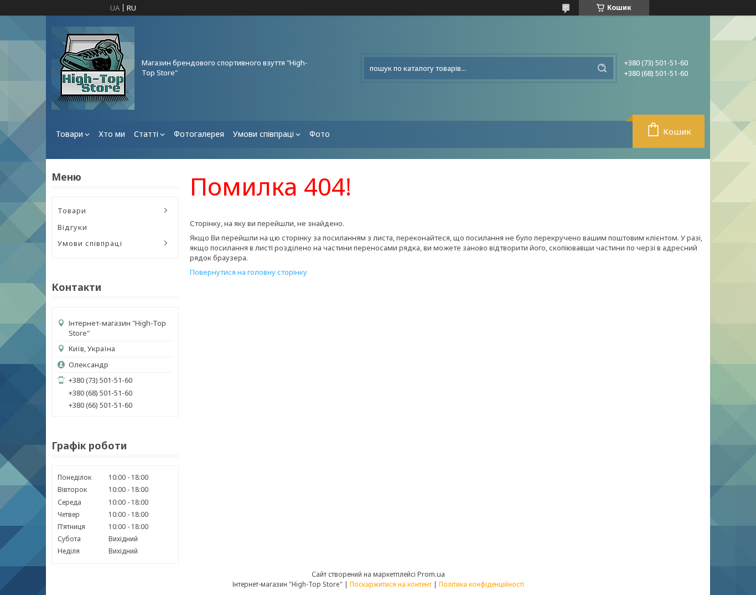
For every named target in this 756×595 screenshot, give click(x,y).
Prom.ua (431, 574)
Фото (319, 134)
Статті (146, 134)
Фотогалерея (199, 134)
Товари (69, 134)
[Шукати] (602, 68)
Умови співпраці (263, 134)
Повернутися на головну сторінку (248, 272)
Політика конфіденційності (481, 584)
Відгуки (72, 227)
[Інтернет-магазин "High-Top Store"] (92, 68)
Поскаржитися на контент (391, 584)
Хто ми (112, 134)
